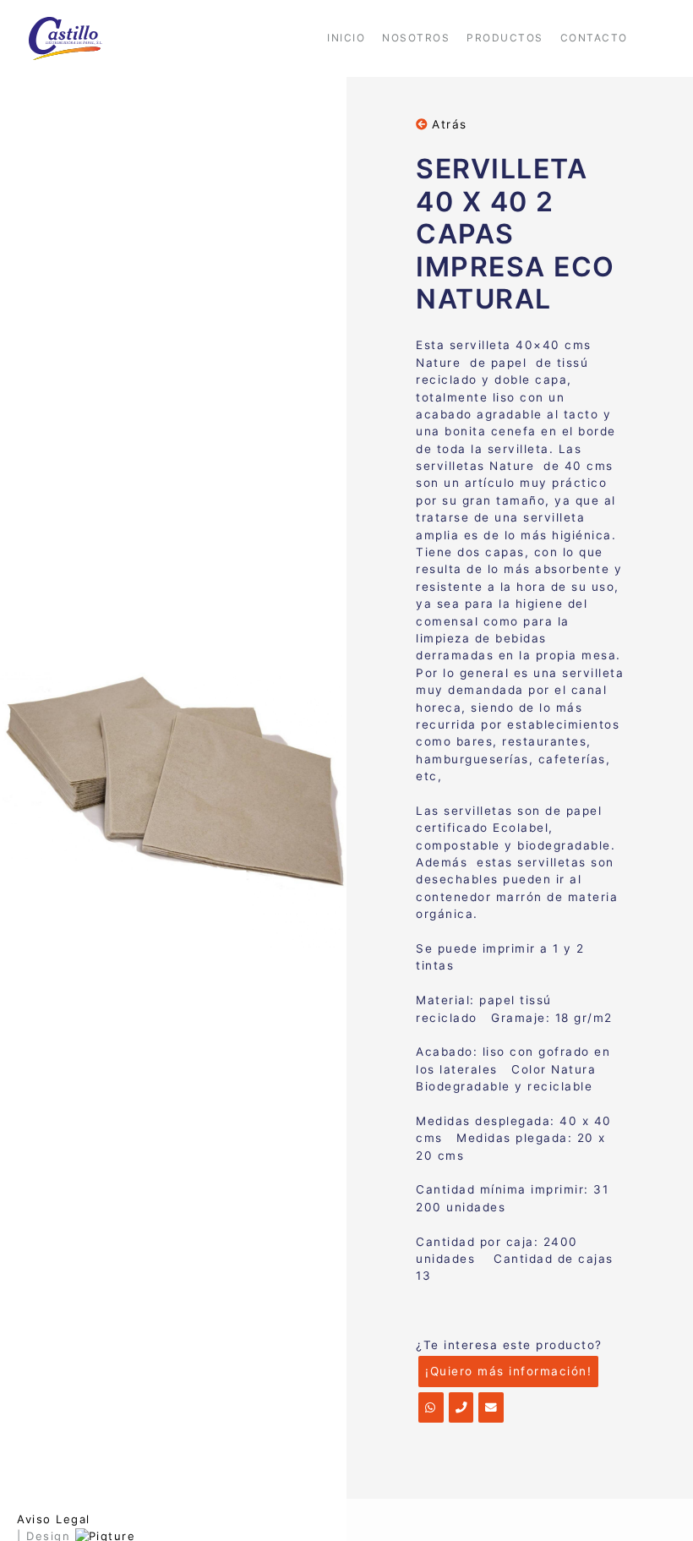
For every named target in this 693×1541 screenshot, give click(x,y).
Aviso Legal (53, 1519)
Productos (505, 37)
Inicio (346, 37)
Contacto (594, 37)
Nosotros (416, 37)
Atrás (447, 124)
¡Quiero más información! (508, 1371)
